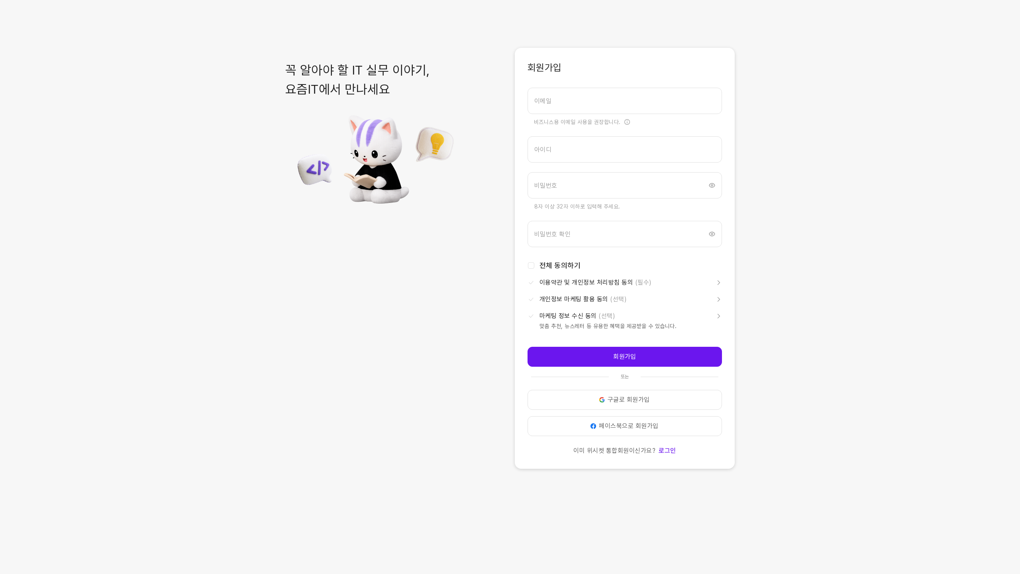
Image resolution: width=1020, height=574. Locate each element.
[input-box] (625, 101)
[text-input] (624, 101)
